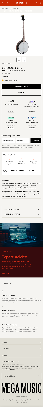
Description (6, 180)
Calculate (36, 141)
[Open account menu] (36, 3)
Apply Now (11, 111)
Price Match (21, 93)
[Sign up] (38, 376)
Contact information (21, 402)
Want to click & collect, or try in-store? (19, 171)
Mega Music (24, 396)
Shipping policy (25, 400)
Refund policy (16, 400)
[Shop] (2, 3)
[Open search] (7, 3)
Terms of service (35, 400)
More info (32, 111)
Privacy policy (7, 400)
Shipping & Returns (12, 214)
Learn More (5, 273)
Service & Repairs (11, 209)
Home (3, 8)
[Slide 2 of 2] (24, 59)
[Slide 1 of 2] (19, 59)
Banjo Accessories (12, 8)
